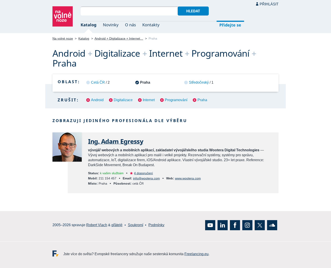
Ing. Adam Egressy (115, 141)
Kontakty (150, 24)
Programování (176, 100)
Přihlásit (269, 4)
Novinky (110, 24)
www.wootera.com (188, 178)
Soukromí (135, 225)
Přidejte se (230, 25)
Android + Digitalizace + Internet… (119, 38)
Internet (149, 100)
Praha (202, 100)
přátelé (116, 225)
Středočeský (199, 82)
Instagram (247, 225)
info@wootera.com (146, 178)
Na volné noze (62, 38)
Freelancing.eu (57, 253)
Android (97, 100)
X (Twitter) (260, 225)
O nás (130, 24)
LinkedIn (223, 225)
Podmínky (156, 225)
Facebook (235, 225)
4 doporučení (143, 173)
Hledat (193, 11)
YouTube (210, 225)
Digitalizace (123, 100)
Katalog (88, 24)
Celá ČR (98, 82)
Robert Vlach (96, 225)
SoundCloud (272, 225)
